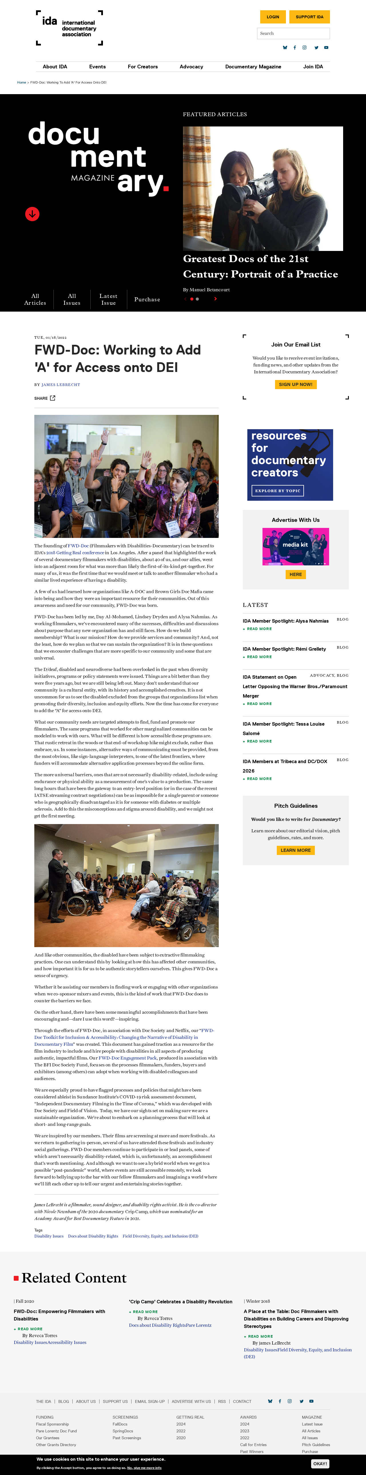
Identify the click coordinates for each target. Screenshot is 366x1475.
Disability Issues (48, 1236)
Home (21, 82)
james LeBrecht (61, 385)
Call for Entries (253, 1445)
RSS (222, 1401)
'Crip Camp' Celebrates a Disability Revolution (181, 1301)
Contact (242, 1401)
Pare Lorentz (198, 1325)
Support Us (115, 1401)
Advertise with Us (191, 1401)
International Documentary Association (69, 27)
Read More (259, 628)
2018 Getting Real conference (75, 553)
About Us (86, 1401)
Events (97, 67)
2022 (181, 1431)
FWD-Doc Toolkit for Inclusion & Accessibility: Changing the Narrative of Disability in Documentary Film (124, 1037)
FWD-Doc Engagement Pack (128, 1058)
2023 (244, 1431)
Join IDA (313, 67)
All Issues (72, 299)
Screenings (125, 1417)
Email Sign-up (150, 1401)
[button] (32, 214)
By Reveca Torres (39, 1335)
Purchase (147, 299)
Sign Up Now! (296, 384)
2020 (181, 1438)
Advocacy (191, 67)
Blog (63, 1401)
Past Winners (251, 1452)
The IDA (43, 1401)
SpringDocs (123, 1431)
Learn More (296, 850)
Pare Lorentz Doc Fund (56, 1431)
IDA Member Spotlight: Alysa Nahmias (286, 621)
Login (273, 16)
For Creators (143, 67)
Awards (248, 1417)
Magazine (312, 1417)
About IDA (55, 67)
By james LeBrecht (271, 1343)
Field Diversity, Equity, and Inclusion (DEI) (160, 1236)
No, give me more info (144, 1467)
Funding (44, 1417)
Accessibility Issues (66, 1342)
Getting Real (190, 1417)
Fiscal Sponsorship (52, 1424)
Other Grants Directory (56, 1445)
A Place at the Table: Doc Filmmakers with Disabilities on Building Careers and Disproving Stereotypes (296, 1318)
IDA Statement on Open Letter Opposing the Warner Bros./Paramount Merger (295, 686)
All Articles (35, 299)
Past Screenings (127, 1438)
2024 (181, 1424)
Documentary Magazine (253, 67)
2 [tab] (197, 299)
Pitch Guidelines (316, 1445)
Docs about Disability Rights (93, 1236)
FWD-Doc (78, 546)
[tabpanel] (263, 212)
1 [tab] (192, 299)
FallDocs (120, 1424)
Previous (184, 299)
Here (296, 574)
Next (216, 298)
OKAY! (320, 1463)
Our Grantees (47, 1438)
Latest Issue (109, 299)
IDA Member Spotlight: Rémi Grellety (284, 649)
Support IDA (309, 16)
